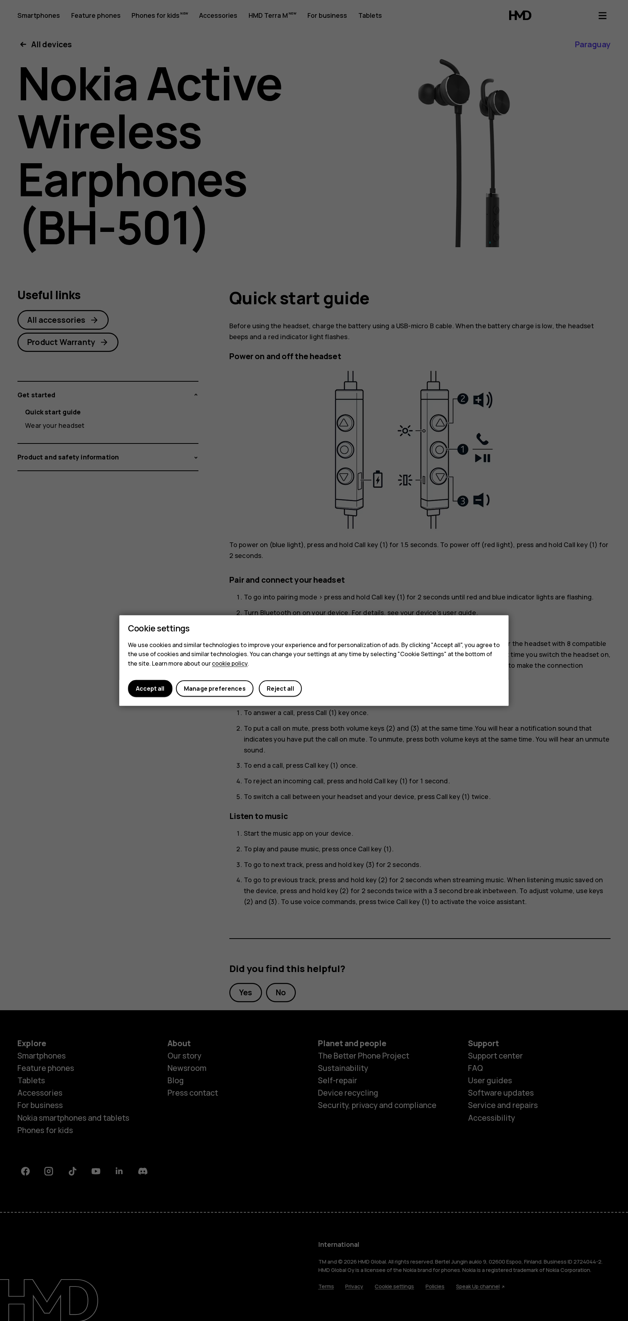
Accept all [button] (150, 688)
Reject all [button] (280, 688)
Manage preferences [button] (215, 688)
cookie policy (229, 663)
